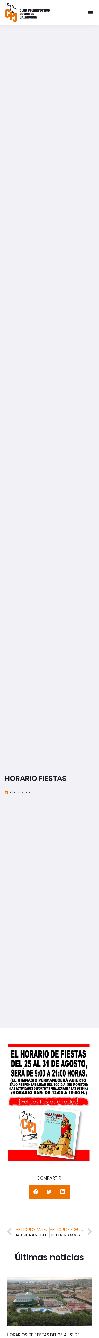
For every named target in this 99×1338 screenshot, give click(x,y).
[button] (90, 12)
